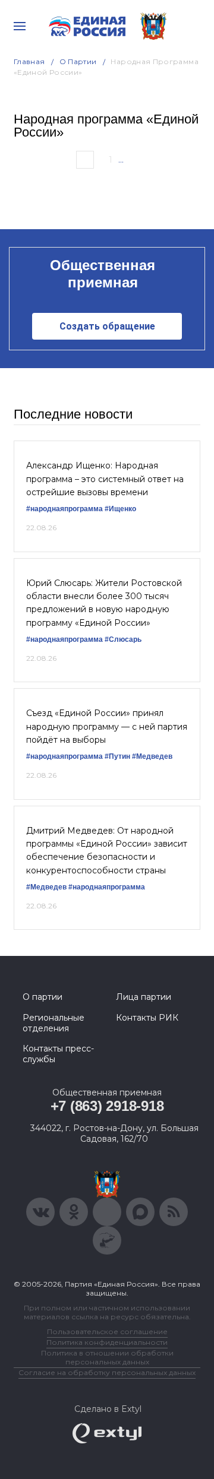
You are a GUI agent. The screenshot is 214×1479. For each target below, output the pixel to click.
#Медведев (152, 756)
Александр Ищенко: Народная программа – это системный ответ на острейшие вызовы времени (105, 479)
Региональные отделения (53, 1023)
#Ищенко (120, 509)
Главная (29, 61)
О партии (78, 61)
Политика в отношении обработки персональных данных (107, 1357)
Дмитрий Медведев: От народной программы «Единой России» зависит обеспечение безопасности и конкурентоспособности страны (106, 850)
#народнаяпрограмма (64, 509)
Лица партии (143, 997)
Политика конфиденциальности (107, 1342)
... (121, 159)
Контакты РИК (147, 1017)
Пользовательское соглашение (107, 1331)
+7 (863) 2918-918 (107, 1106)
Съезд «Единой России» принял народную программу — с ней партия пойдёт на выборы (106, 726)
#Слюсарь (123, 639)
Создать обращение (107, 326)
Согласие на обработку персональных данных (107, 1372)
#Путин (117, 756)
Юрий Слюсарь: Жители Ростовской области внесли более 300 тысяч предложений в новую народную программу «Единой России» (104, 603)
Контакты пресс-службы (58, 1054)
